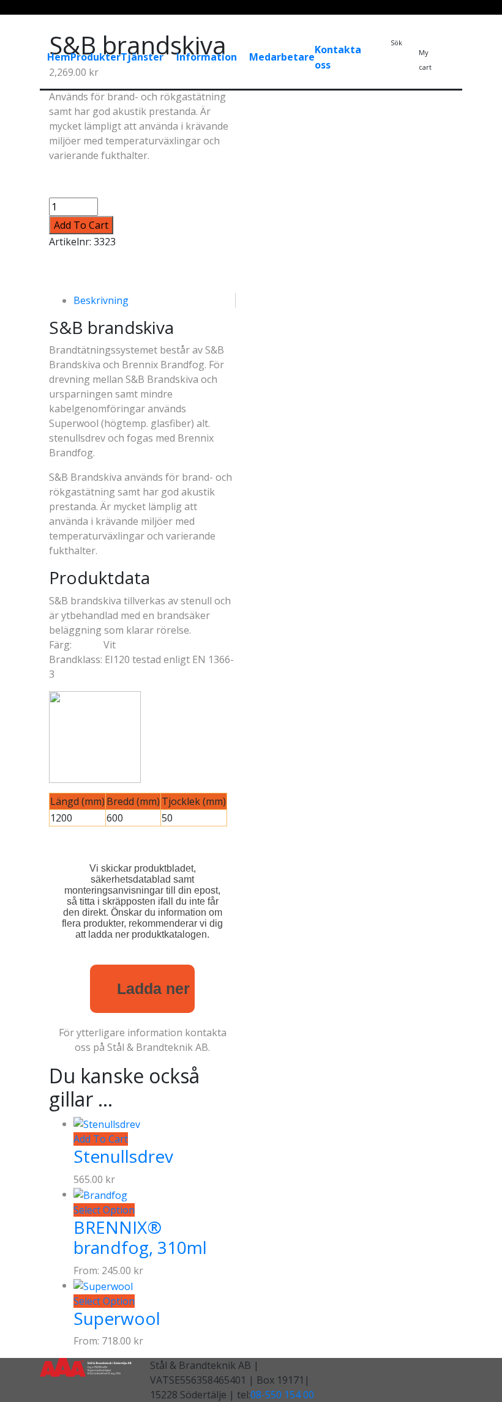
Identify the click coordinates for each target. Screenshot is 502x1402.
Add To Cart (81, 225)
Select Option (104, 1210)
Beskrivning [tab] (101, 300)
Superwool (116, 1318)
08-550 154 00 (282, 1394)
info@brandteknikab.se (305, 95)
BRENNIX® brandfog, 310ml (140, 1237)
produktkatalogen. (170, 934)
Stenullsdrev (123, 1156)
